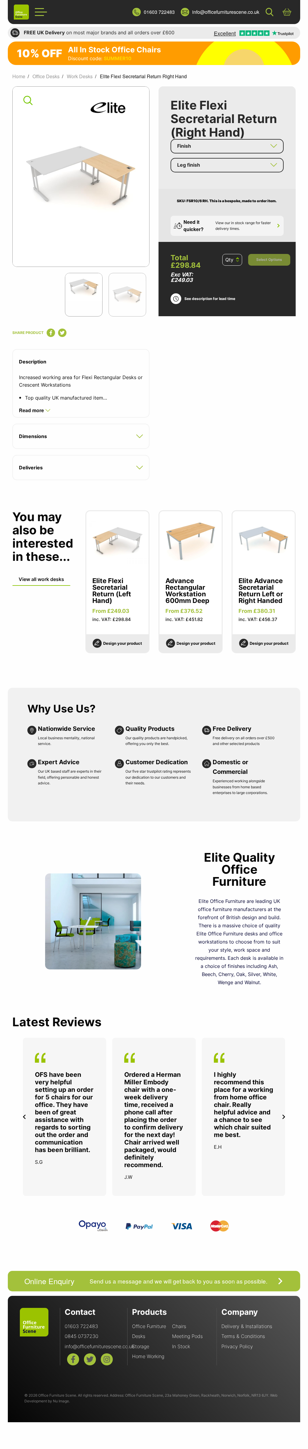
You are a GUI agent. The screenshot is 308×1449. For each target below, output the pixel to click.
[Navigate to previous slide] (24, 1116)
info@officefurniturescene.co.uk (99, 1346)
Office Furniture (149, 1326)
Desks (138, 1336)
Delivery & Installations (246, 1326)
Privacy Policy (237, 1346)
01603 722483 (81, 1326)
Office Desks (46, 76)
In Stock (181, 1346)
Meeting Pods (187, 1336)
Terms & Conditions (243, 1336)
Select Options (269, 259)
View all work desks (41, 579)
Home (18, 76)
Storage (140, 1346)
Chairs (179, 1326)
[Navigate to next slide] (283, 1116)
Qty (229, 260)
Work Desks (80, 76)
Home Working (148, 1356)
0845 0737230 (81, 1336)
